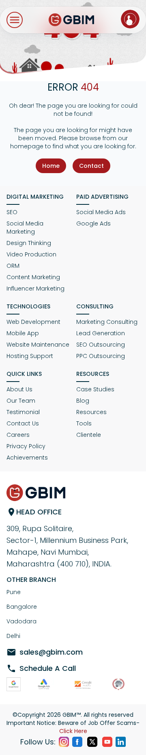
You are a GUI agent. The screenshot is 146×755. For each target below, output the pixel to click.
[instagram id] (64, 742)
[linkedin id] (121, 742)
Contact (91, 166)
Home (51, 166)
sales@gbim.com (51, 652)
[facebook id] (77, 742)
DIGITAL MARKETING (35, 197)
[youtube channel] (107, 742)
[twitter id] (92, 741)
